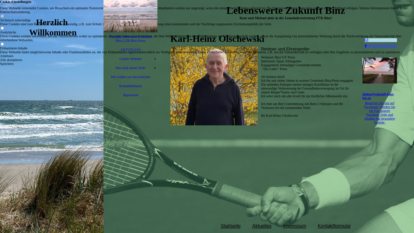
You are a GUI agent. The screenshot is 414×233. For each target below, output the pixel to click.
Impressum (130, 95)
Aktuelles (261, 225)
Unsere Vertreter (130, 59)
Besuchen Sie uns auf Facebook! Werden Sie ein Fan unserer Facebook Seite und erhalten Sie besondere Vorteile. (379, 112)
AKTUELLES (130, 50)
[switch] (2, 16)
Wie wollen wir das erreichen (130, 77)
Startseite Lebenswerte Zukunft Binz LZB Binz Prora (130, 39)
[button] (207, 56)
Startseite (231, 225)
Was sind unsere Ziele (130, 68)
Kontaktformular (130, 86)
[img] (52, 116)
